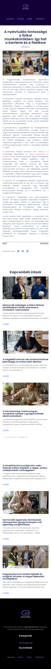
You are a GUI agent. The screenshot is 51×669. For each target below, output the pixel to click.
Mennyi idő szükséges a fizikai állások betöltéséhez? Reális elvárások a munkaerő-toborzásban (23, 307)
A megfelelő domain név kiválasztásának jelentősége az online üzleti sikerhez (25, 360)
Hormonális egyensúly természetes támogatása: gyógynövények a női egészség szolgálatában (22, 522)
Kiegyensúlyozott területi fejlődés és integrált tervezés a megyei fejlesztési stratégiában (23, 576)
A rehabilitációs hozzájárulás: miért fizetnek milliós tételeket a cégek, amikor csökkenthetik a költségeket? (25, 468)
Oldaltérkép (39, 657)
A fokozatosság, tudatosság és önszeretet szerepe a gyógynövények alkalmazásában (23, 413)
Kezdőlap (10, 19)
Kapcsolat (40, 19)
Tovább (6, 324)
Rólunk (21, 19)
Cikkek (29, 19)
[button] (18, 251)
